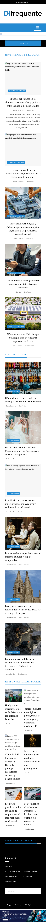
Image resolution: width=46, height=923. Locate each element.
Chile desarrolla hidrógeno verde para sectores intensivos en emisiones (23, 284)
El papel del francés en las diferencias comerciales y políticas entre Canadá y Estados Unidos (23, 102)
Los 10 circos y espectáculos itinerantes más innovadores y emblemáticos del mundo (20, 504)
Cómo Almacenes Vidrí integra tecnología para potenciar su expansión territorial (23, 338)
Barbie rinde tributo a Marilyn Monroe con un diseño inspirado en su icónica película (22, 451)
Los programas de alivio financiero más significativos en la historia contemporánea (23, 173)
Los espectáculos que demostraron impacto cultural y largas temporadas (23, 557)
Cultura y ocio (13, 391)
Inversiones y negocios (17, 90)
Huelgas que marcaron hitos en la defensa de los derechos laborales (13, 712)
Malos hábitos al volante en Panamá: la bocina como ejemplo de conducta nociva (31, 814)
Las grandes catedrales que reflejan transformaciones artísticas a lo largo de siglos (23, 609)
